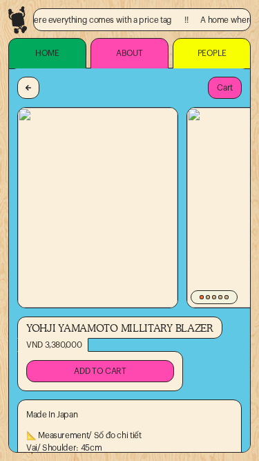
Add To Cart (100, 371)
